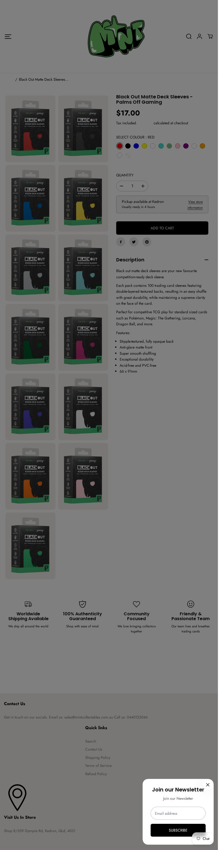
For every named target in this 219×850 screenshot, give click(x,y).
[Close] (208, 785)
